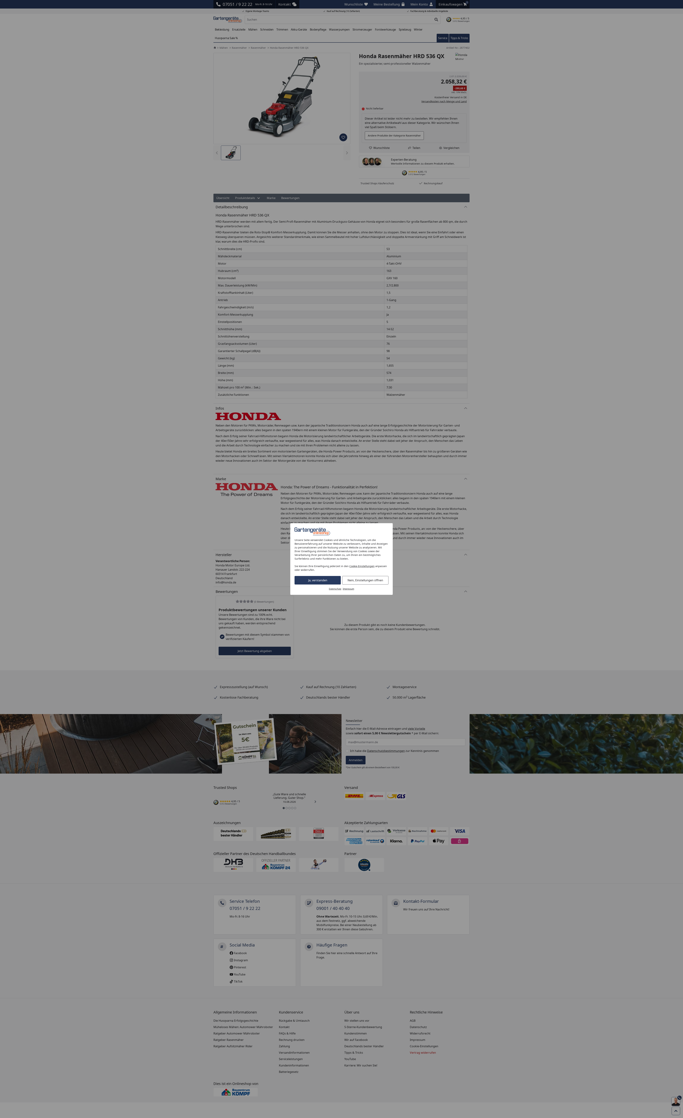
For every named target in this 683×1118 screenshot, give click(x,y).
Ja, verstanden (317, 580)
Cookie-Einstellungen (362, 566)
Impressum (348, 588)
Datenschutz (335, 588)
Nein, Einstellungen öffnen (365, 580)
